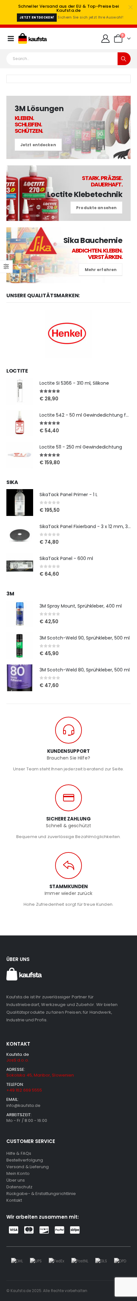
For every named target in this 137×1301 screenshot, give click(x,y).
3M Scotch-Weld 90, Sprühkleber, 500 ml (85, 638)
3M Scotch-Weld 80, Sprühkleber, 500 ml (85, 670)
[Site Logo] (32, 38)
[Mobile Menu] (10, 38)
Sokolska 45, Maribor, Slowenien (40, 1075)
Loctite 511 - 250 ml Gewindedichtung (81, 447)
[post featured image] (19, 391)
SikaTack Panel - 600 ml (66, 558)
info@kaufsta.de (23, 1105)
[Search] (124, 58)
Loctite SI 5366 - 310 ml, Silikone (74, 383)
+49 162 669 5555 (24, 1090)
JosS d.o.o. (17, 1060)
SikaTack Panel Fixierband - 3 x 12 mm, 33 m (88, 526)
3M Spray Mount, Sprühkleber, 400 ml (81, 606)
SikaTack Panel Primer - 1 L (68, 494)
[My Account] (106, 38)
